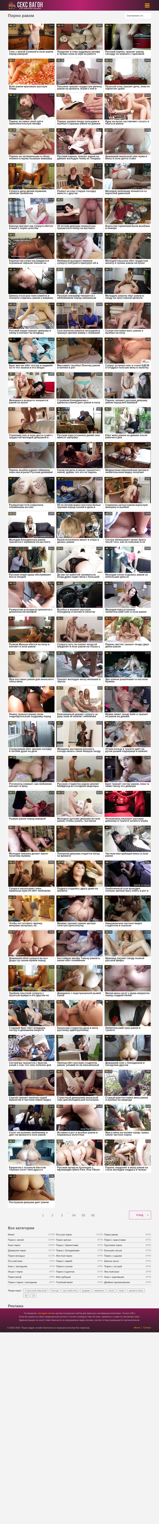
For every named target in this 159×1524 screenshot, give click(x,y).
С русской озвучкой (35, 1290)
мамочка (99, 1290)
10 (33, 1295)
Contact (147, 1327)
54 (74, 1215)
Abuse (137, 1327)
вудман (86, 1290)
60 (26, 1295)
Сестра (55, 1290)
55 (83, 1215)
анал (121, 1290)
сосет (111, 1290)
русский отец (70, 1290)
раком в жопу (136, 1290)
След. (140, 1215)
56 (93, 1215)
